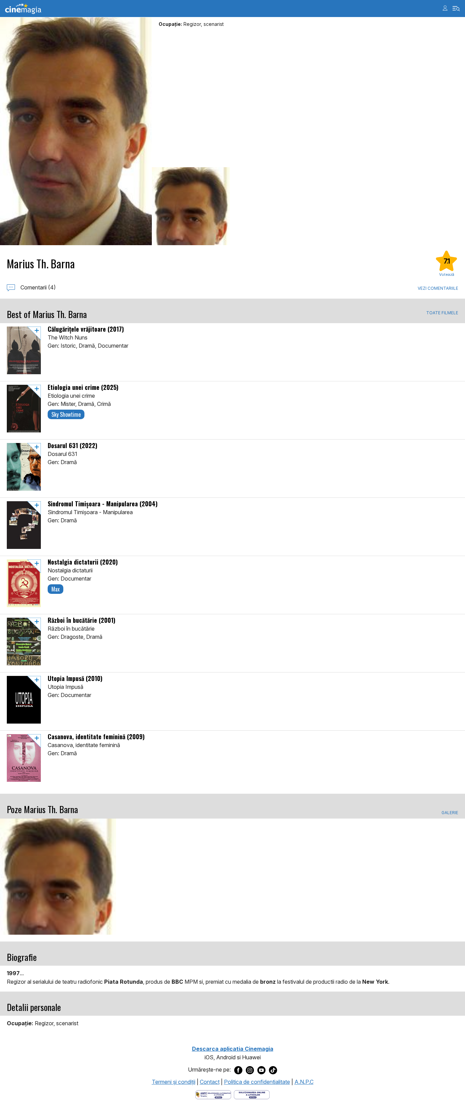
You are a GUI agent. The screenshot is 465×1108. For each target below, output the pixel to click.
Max (55, 589)
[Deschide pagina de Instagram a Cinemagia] (250, 1069)
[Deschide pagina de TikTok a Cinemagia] (273, 1069)
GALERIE (450, 812)
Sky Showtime (66, 414)
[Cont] (445, 8)
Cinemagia (23, 8)
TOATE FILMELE (442, 313)
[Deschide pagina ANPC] (213, 1094)
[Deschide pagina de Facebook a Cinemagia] (238, 1069)
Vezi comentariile (438, 288)
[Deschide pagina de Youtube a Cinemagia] (261, 1069)
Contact (210, 1081)
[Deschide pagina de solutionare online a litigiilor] (252, 1094)
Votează (446, 274)
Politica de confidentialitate (257, 1081)
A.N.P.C (304, 1081)
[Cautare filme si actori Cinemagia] (456, 8)
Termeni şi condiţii (173, 1081)
